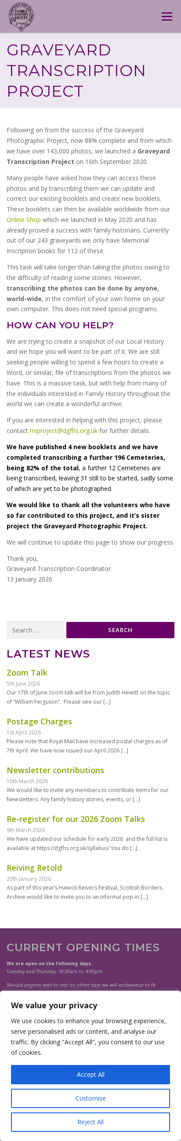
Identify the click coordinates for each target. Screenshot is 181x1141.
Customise (91, 1098)
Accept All (91, 1074)
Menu (166, 16)
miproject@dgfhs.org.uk (64, 430)
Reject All (90, 1122)
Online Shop (24, 219)
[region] (90, 1066)
